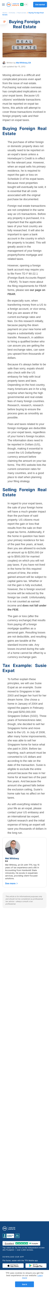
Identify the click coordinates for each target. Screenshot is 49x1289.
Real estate (21, 13)
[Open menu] (4, 5)
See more (10, 883)
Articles (12, 13)
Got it (24, 1284)
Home (5, 13)
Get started (40, 4)
